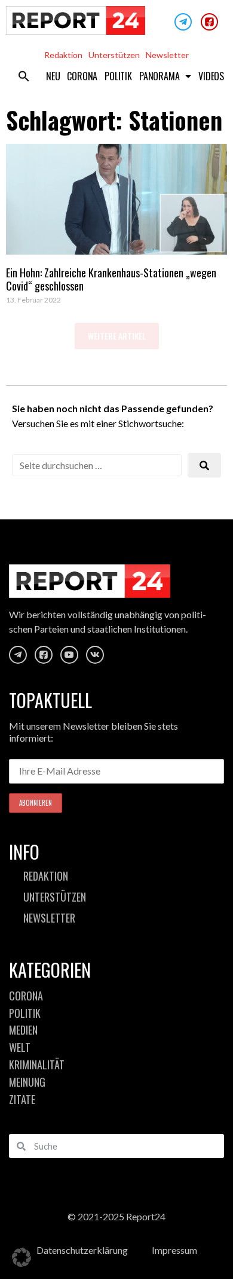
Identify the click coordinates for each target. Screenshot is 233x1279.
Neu (53, 76)
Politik (118, 76)
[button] (24, 76)
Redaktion (63, 55)
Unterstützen (114, 55)
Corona (82, 76)
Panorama (159, 76)
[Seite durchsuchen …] (97, 465)
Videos (211, 76)
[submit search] (204, 465)
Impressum (174, 1250)
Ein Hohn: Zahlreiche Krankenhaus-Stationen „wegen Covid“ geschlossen (111, 279)
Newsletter (167, 55)
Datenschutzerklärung (82, 1250)
